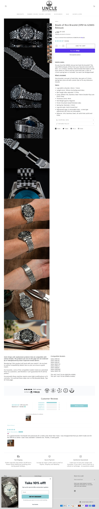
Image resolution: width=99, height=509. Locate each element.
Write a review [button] (79, 406)
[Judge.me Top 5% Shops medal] (72, 390)
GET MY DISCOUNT (35, 497)
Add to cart (80, 46)
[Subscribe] (94, 479)
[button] (5, 6)
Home (56, 21)
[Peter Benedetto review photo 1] (10, 443)
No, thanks (35, 504)
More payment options (75, 54)
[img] (11, 429)
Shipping (57, 34)
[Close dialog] (50, 479)
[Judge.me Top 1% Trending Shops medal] (65, 390)
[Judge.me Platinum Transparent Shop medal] (59, 390)
